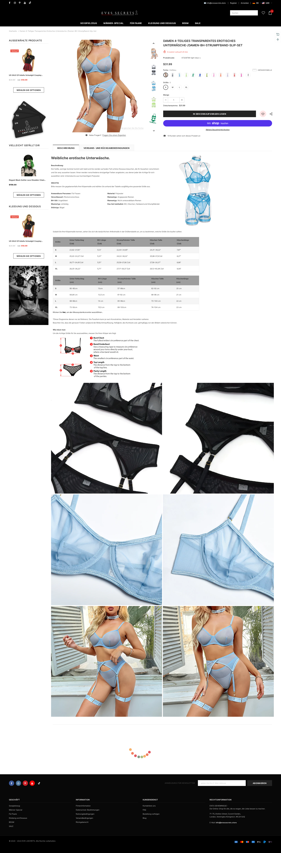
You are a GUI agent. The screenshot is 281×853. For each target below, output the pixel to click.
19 (168, 136)
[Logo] (119, 12)
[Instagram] (16, 3)
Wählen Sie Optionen (29, 90)
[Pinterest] (21, 3)
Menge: (166, 95)
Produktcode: (169, 58)
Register (233, 3)
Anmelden (245, 3)
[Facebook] (11, 3)
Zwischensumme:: (170, 105)
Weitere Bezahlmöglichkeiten (218, 130)
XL (186, 87)
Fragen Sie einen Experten (114, 135)
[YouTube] (26, 3)
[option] (99, 86)
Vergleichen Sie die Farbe (132, 128)
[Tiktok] (30, 3)
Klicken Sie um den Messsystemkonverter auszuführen (78, 312)
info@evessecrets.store (216, 3)
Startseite (13, 31)
